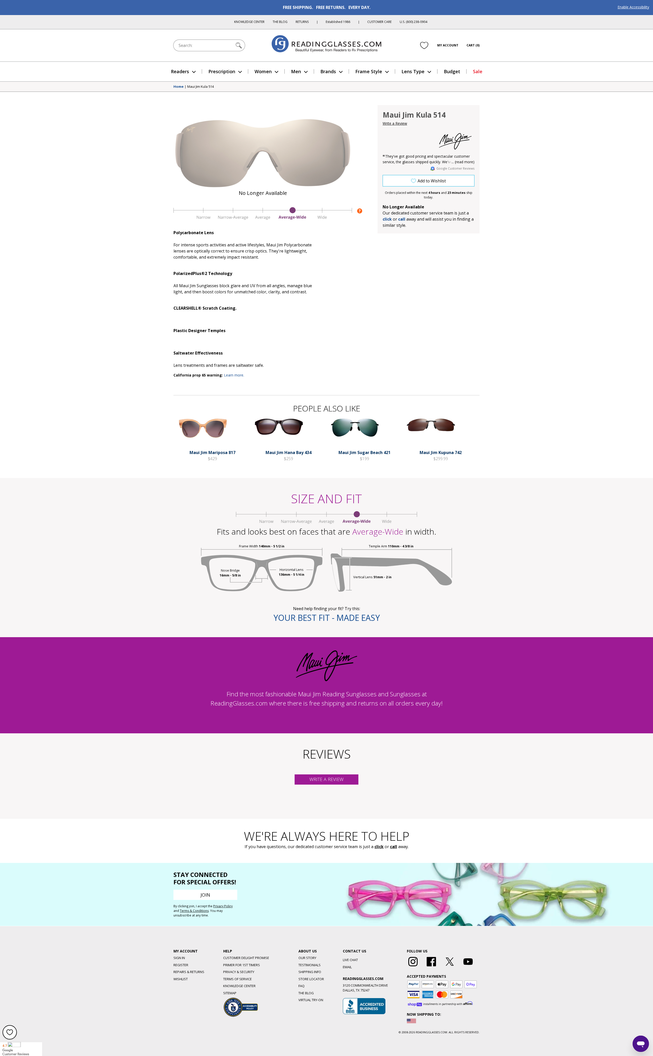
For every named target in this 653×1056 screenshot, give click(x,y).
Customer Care (379, 22)
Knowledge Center (249, 22)
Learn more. (234, 375)
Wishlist (180, 979)
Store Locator (311, 979)
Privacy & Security (238, 972)
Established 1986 (338, 22)
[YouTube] (468, 966)
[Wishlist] (424, 45)
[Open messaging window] (641, 1044)
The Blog (280, 22)
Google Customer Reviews (455, 168)
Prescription (221, 71)
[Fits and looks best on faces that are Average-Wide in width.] (262, 218)
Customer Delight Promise (246, 958)
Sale (477, 71)
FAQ (301, 986)
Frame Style (368, 71)
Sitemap (229, 993)
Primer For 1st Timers (241, 965)
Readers (180, 71)
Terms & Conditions (194, 911)
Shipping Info (309, 972)
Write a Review (395, 123)
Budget (452, 71)
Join (205, 895)
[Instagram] (413, 966)
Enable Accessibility (633, 7)
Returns (302, 22)
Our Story (307, 958)
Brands (328, 71)
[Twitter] (450, 966)
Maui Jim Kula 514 (200, 87)
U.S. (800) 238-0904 (413, 22)
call (401, 219)
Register (180, 965)
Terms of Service (237, 979)
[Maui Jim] (455, 141)
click (379, 846)
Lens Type (412, 71)
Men (296, 71)
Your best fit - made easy (326, 617)
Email (347, 967)
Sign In (179, 958)
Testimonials (309, 965)
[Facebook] (431, 966)
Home (178, 87)
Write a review (326, 779)
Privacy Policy (223, 906)
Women (263, 71)
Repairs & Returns (188, 972)
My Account (447, 45)
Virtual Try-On (310, 1000)
